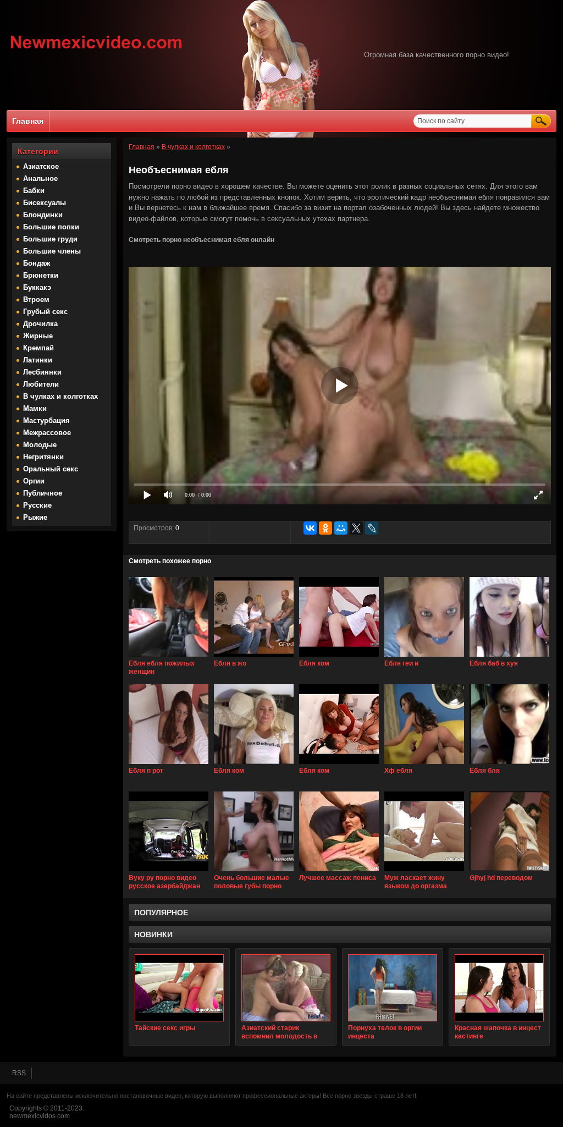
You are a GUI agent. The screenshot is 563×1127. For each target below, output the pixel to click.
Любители (41, 384)
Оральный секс (50, 469)
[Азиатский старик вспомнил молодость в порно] (285, 987)
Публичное (42, 493)
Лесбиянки (42, 372)
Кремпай (38, 348)
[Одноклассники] (325, 528)
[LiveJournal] (371, 528)
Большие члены (52, 251)
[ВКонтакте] (310, 528)
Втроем (36, 299)
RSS (19, 1073)
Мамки (35, 408)
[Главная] (96, 50)
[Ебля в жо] (254, 657)
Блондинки (43, 215)
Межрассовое (47, 432)
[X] (356, 528)
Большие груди (50, 239)
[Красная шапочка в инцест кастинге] (499, 987)
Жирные (38, 336)
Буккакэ (37, 287)
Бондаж (36, 263)
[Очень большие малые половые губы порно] (254, 872)
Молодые (40, 445)
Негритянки (43, 457)
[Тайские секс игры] (179, 987)
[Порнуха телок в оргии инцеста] (392, 987)
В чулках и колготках (60, 396)
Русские (37, 505)
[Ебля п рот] (168, 764)
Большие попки (51, 227)
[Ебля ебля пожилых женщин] (168, 657)
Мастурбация (46, 420)
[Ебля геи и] (424, 657)
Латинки (37, 360)
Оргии (34, 481)
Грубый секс (45, 311)
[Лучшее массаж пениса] (339, 872)
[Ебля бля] (509, 764)
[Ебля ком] (339, 657)
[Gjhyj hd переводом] (509, 872)
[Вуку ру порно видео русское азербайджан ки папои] (168, 872)
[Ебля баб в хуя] (509, 657)
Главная (27, 121)
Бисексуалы (44, 203)
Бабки (34, 190)
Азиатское (41, 166)
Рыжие (35, 517)
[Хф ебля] (424, 764)
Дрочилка (40, 324)
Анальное (40, 178)
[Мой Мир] (340, 528)
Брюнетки (40, 275)
